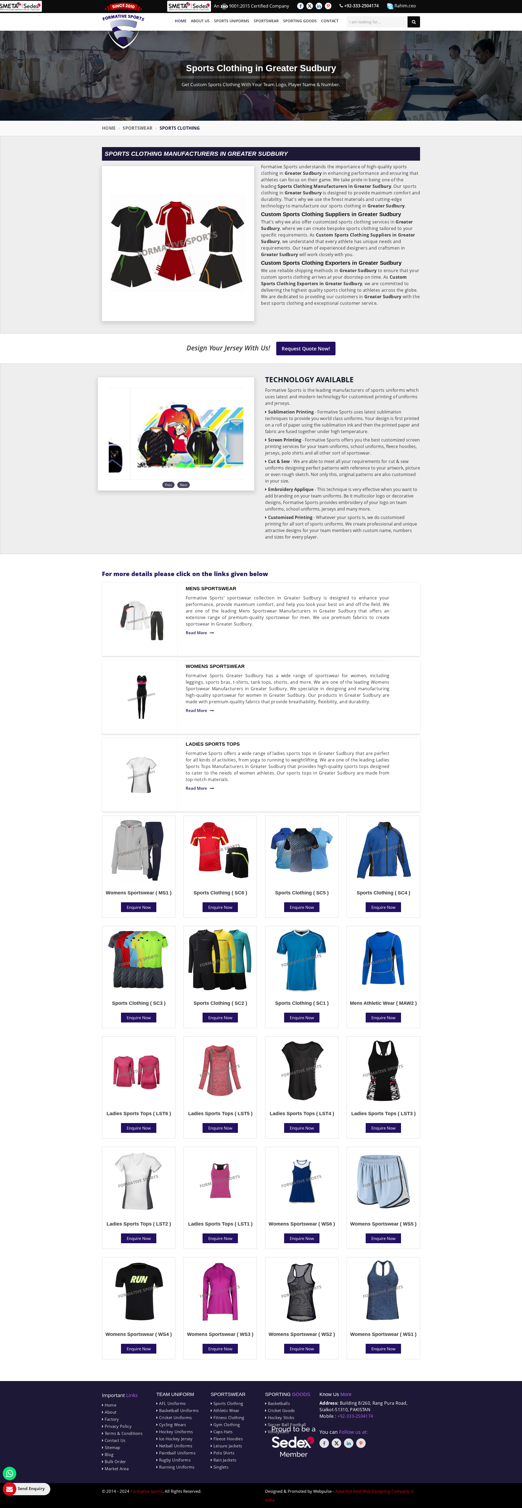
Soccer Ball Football (286, 1424)
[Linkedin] (319, 6)
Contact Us (114, 1440)
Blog (108, 1454)
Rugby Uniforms (174, 1460)
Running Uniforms (176, 1467)
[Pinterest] (328, 6)
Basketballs (278, 1403)
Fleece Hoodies (227, 1438)
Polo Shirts (223, 1453)
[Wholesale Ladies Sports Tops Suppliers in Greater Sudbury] (142, 775)
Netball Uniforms (175, 1445)
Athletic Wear (225, 1410)
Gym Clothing (226, 1424)
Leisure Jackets (227, 1445)
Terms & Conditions (122, 1433)
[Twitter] (309, 6)
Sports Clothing (227, 1403)
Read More (196, 632)
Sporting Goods (300, 20)
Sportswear (266, 20)
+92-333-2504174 (361, 6)
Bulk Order (114, 1461)
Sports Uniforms (231, 20)
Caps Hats (222, 1431)
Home (181, 20)
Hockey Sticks (280, 1417)
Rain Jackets (224, 1460)
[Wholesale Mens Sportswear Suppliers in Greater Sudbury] (142, 619)
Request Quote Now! (306, 348)
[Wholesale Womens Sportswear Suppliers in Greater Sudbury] (142, 697)
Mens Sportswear (211, 588)
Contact (329, 20)
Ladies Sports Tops (213, 744)
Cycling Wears (172, 1424)
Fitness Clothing (228, 1417)
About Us (200, 20)
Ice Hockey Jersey (175, 1438)
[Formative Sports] (123, 26)
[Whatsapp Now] (9, 1473)
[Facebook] (300, 6)
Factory (111, 1419)
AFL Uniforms (172, 1403)
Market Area (116, 1468)
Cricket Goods (280, 1410)
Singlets (220, 1467)
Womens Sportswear (215, 666)
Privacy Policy (117, 1426)
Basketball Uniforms (178, 1410)
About (109, 1412)
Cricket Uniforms (175, 1417)
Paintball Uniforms (176, 1453)
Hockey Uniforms (175, 1431)
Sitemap (111, 1447)
